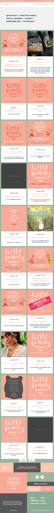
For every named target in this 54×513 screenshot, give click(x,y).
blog (42, 500)
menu (50, 4)
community (34, 503)
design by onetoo (34, 510)
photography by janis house (44, 510)
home (40, 4)
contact (43, 503)
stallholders (34, 500)
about (32, 497)
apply (45, 4)
